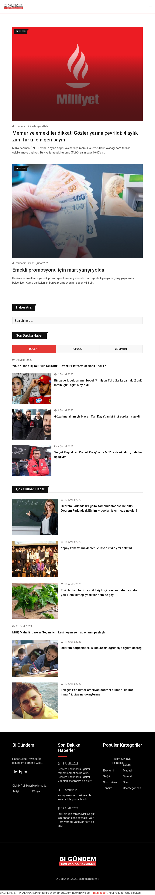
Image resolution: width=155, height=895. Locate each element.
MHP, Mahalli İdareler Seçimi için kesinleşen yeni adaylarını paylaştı (58, 632)
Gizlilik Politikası (22, 785)
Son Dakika (110, 782)
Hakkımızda (39, 785)
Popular (77, 348)
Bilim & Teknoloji (117, 761)
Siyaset (127, 776)
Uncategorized (132, 788)
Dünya (127, 759)
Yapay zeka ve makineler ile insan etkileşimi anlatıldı (97, 548)
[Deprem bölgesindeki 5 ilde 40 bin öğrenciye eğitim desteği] (35, 658)
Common (121, 348)
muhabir (21, 126)
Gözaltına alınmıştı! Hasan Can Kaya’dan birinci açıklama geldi (97, 416)
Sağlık (106, 776)
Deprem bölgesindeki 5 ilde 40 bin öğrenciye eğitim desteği (101, 648)
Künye (36, 791)
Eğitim (127, 764)
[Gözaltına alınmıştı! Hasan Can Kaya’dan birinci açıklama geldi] (31, 424)
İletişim (16, 791)
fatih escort (100, 892)
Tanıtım (107, 788)
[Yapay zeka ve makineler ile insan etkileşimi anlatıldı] (35, 559)
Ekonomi (108, 770)
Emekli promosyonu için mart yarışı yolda (58, 270)
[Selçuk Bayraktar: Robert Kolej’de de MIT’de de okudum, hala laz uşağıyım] (31, 460)
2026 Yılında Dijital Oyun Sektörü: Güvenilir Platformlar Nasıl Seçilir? (59, 366)
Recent (34, 348)
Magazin (128, 770)
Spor (126, 782)
